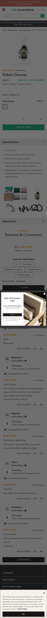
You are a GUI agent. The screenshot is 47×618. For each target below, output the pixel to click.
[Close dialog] (44, 294)
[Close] (44, 593)
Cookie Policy (21, 609)
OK (23, 614)
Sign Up (12, 314)
